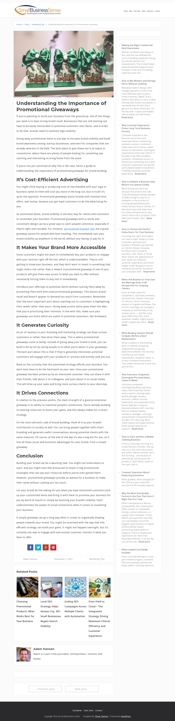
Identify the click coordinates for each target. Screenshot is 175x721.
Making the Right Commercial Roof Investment (137, 47)
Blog (130, 11)
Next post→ (82, 689)
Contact (157, 11)
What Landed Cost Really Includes (135, 551)
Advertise (150, 11)
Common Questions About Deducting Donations (135, 474)
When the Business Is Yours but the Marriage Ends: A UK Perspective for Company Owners (138, 284)
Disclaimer (77, 710)
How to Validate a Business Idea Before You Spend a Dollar (138, 183)
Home (126, 11)
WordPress (126, 716)
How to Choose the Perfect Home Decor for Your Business (138, 231)
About (144, 11)
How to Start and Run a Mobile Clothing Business (138, 438)
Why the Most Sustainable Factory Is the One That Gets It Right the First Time (138, 496)
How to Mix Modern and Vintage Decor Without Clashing (139, 82)
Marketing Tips (97, 559)
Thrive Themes (101, 716)
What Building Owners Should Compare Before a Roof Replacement (137, 335)
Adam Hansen (30, 559)
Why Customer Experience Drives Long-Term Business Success (136, 128)
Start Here (137, 11)
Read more (127, 117)
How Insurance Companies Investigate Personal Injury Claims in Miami (136, 377)
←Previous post (45, 689)
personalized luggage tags (79, 228)
